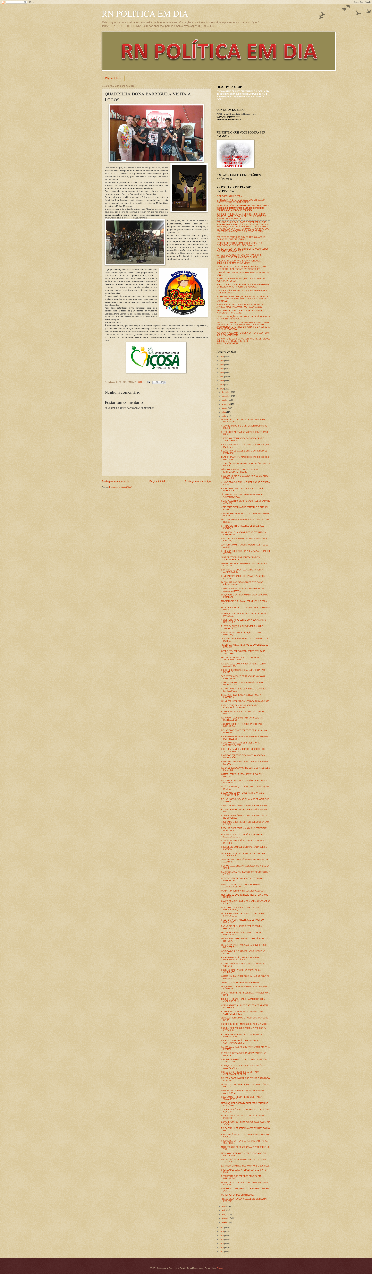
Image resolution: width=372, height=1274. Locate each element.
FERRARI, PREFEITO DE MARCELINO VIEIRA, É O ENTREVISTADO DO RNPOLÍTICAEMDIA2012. (239, 244)
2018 (222, 389)
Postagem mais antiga (198, 481)
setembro (226, 404)
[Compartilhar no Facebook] (162, 382)
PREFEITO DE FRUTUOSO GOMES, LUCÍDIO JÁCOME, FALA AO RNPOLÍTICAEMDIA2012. (241, 238)
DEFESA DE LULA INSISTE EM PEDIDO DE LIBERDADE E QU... (240, 908)
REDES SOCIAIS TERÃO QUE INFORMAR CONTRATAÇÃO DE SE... (240, 1042)
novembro (226, 396)
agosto (225, 408)
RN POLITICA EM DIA (145, 13)
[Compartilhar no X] (159, 382)
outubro (225, 400)
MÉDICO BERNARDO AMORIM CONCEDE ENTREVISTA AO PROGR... (239, 471)
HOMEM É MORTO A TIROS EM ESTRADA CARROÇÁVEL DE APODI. (240, 1073)
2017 (222, 1227)
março (225, 1214)
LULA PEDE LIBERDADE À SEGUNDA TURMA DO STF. (245, 701)
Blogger (220, 1268)
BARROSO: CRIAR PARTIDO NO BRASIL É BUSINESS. (245, 1166)
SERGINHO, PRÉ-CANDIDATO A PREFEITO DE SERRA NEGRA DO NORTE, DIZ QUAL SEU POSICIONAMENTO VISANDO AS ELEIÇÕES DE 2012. (241, 216)
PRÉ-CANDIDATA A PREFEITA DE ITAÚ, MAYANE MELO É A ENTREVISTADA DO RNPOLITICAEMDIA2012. (243, 286)
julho (224, 412)
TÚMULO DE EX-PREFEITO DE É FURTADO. (241, 982)
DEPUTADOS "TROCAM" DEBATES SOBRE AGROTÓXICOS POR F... (240, 886)
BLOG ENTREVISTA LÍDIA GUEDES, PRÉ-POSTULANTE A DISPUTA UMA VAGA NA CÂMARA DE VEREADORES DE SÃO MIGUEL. (242, 298)
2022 (222, 373)
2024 (222, 365)
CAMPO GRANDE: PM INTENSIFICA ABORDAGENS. (244, 805)
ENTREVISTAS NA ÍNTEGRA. (229, 196)
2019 (222, 385)
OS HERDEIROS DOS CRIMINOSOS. (237, 1195)
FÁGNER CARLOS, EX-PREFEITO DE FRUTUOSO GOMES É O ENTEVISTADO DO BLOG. (243, 250)
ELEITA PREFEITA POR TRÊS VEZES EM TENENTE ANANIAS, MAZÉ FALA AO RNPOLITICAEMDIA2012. (240, 306)
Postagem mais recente (115, 481)
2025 (222, 361)
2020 (222, 381)
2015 (222, 1235)
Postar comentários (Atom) (120, 487)
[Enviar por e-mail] (153, 382)
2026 (222, 356)
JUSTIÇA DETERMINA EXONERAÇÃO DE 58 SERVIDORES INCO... (240, 558)
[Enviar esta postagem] (149, 382)
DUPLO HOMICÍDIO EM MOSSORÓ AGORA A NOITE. (244, 1024)
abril (224, 1210)
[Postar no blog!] (156, 382)
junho (224, 416)
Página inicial (113, 78)
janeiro (225, 1222)
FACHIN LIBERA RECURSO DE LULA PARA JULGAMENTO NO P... (240, 658)
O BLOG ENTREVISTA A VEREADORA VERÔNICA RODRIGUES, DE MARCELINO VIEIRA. (238, 262)
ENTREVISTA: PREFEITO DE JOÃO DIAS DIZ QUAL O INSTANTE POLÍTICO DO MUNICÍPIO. (241, 201)
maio (224, 1206)
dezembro (226, 392)
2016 (222, 1231)
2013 (222, 1243)
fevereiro (226, 1218)
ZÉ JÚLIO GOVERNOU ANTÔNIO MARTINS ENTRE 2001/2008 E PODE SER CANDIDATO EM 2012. (239, 256)
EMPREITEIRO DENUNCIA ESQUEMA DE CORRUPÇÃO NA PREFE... (239, 706)
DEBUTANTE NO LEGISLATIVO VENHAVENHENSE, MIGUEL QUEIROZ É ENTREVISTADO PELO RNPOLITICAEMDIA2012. (243, 341)
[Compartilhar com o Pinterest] (164, 382)
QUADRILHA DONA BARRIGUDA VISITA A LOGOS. (243, 891)
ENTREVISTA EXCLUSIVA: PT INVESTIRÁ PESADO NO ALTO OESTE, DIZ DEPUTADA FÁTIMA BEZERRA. (241, 268)
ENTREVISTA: (243, 208)
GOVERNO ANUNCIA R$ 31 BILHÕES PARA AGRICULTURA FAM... (240, 744)
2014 (222, 1239)
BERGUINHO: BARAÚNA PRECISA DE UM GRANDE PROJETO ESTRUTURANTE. (239, 312)
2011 (222, 1251)
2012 (222, 1248)
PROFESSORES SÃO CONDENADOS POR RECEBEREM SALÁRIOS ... (240, 958)
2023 (222, 369)
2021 (222, 377)
